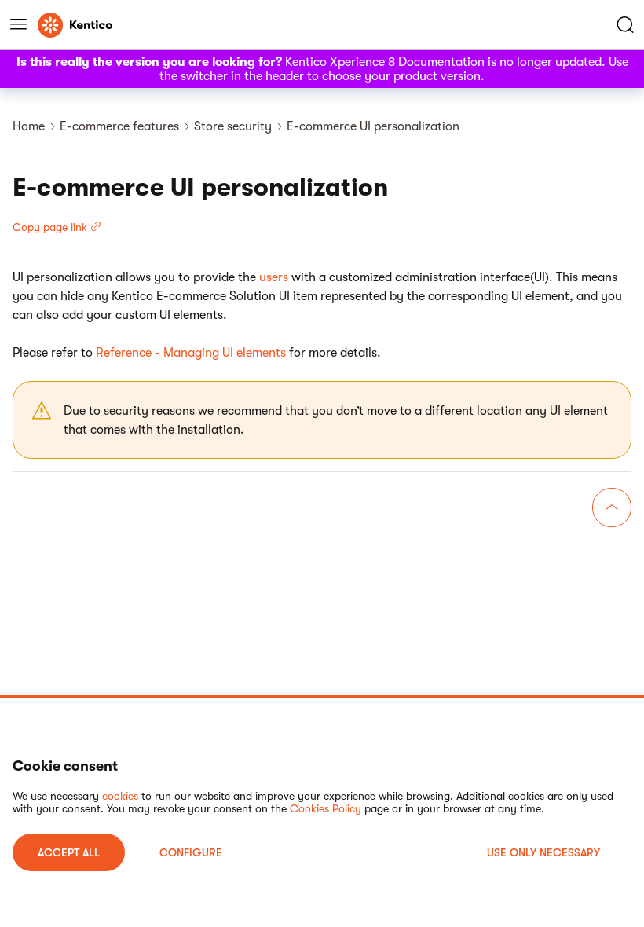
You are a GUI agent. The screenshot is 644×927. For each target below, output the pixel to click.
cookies (120, 796)
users (273, 277)
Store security (233, 126)
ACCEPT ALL (69, 852)
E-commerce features (119, 126)
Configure (190, 852)
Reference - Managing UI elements (191, 353)
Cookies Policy (325, 808)
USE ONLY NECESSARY (543, 852)
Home (29, 126)
